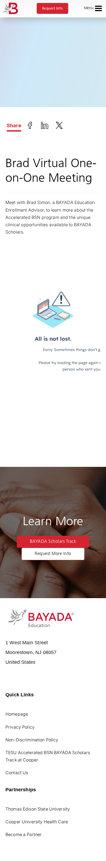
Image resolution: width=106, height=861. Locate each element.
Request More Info (53, 554)
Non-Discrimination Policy (31, 739)
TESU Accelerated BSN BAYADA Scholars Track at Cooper (47, 756)
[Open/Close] (98, 8)
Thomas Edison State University (37, 809)
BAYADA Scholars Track (53, 542)
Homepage (16, 714)
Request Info (52, 8)
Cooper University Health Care (36, 821)
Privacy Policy (20, 727)
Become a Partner (23, 834)
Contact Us (16, 772)
